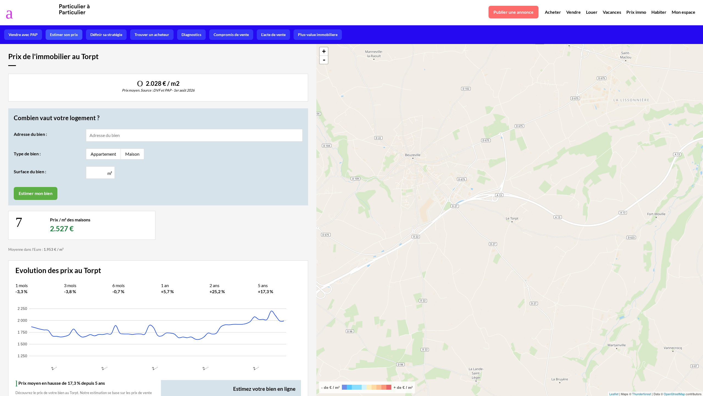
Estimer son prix (64, 34)
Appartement (103, 153)
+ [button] (324, 51)
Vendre (573, 12)
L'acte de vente (273, 34)
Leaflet (613, 394)
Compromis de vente (231, 34)
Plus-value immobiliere (317, 34)
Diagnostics (191, 34)
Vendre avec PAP (23, 34)
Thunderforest (641, 394)
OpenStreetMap (674, 394)
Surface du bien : (30, 171)
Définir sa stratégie (106, 34)
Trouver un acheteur (152, 34)
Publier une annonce (513, 12)
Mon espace (683, 12)
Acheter (553, 12)
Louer (592, 12)
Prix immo (636, 12)
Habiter (658, 12)
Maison (132, 153)
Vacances (612, 12)
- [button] (324, 60)
